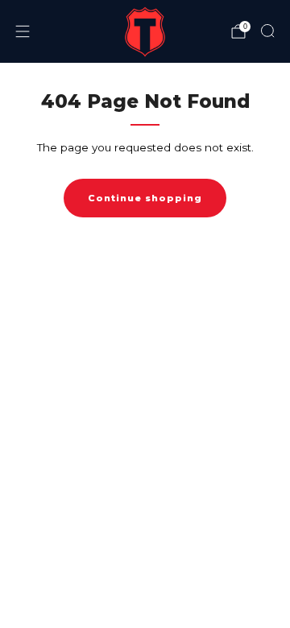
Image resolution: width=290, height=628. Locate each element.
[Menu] (22, 31)
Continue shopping (145, 198)
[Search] (267, 31)
